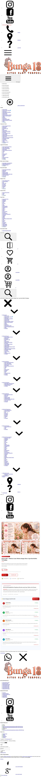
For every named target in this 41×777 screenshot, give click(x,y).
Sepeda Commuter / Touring (6, 114)
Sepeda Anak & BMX (5, 119)
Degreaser (4, 171)
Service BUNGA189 (5, 687)
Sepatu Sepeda (4, 153)
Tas (5, 368)
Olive (3, 219)
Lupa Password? (3, 752)
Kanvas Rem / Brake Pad (6, 214)
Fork (3, 194)
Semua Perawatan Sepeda (6, 169)
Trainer (5, 352)
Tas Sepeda (4, 139)
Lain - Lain (4, 175)
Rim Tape (4, 184)
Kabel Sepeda (6, 462)
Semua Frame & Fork (5, 192)
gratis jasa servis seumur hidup (27, 756)
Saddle (3, 216)
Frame (3, 193)
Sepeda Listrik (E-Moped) (6, 115)
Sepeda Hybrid (4, 113)
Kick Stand (4, 132)
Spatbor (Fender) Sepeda (6, 131)
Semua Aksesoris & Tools (6, 125)
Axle (3, 187)
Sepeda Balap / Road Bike (6, 112)
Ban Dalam (4, 185)
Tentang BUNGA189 (5, 682)
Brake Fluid (4, 170)
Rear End (3, 212)
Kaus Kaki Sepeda (5, 157)
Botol (3, 129)
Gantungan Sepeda (5, 164)
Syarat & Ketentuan (5, 693)
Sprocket (3, 209)
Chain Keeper (4, 225)
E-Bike (3, 116)
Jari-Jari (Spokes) (5, 181)
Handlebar (6, 438)
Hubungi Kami (4, 697)
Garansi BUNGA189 (5, 686)
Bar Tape (3, 203)
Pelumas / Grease (5, 172)
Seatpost (5, 454)
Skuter (3, 121)
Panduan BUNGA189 (6, 688)
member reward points (7, 756)
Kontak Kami (4, 696)
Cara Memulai (4, 695)
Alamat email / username (4, 746)
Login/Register (4, 492)
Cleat (3, 152)
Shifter (3, 205)
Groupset (3, 223)
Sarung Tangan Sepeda (6, 148)
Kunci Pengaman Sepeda (8, 344)
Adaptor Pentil (4, 224)
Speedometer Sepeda (5, 138)
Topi (3, 156)
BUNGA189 (5, 589)
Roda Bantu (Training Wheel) (7, 218)
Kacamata (4, 154)
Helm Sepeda (4, 149)
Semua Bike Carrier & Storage (9, 383)
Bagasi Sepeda (4, 126)
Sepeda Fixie (4, 118)
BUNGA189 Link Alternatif (6, 24)
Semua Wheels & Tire (5, 180)
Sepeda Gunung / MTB (6, 110)
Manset (3, 155)
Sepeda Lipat (4, 111)
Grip (3, 204)
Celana (3, 151)
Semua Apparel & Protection (6, 146)
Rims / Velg (4, 183)
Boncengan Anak (5, 128)
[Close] (7, 306)
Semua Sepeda (4, 109)
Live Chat (4, 692)
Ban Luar (5, 415)
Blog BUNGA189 (5, 683)
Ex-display (4, 142)
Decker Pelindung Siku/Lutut (7, 150)
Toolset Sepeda (4, 140)
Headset (3, 201)
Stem (3, 202)
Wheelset (3, 186)
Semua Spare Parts (5, 199)
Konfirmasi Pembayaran (6, 694)
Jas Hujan (4, 158)
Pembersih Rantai (5, 173)
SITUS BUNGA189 (5, 475)
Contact (19, 32)
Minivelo (3, 117)
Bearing (3, 217)
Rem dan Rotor (4, 213)
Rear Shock (4, 222)
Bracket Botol (4, 130)
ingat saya (3, 750)
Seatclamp (4, 215)
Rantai (3, 221)
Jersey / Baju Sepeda (5, 147)
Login (1, 751)
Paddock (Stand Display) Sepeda (7, 135)
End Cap (3, 220)
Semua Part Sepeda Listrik (6, 230)
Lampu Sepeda (4, 133)
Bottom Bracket (4, 207)
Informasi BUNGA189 (6, 684)
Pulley (3, 210)
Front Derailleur (4, 206)
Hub (3, 182)
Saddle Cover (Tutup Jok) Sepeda (7, 137)
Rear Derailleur (4, 211)
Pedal (3, 208)
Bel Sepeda (4, 127)
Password (1, 748)
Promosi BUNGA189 (5, 685)
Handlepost (4, 200)
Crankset (5, 446)
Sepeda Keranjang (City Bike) (7, 120)
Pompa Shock (4, 136)
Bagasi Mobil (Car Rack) (8, 384)
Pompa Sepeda (4, 134)
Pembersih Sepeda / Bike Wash (7, 174)
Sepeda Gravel (6, 320)
